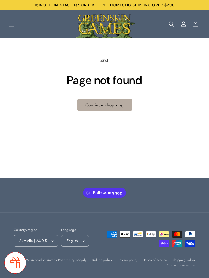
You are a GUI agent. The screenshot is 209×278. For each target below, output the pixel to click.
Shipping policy (184, 260)
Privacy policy (128, 260)
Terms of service (155, 260)
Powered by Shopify (72, 260)
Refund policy (102, 260)
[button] (11, 24)
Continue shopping (104, 105)
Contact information (181, 265)
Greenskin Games (44, 260)
